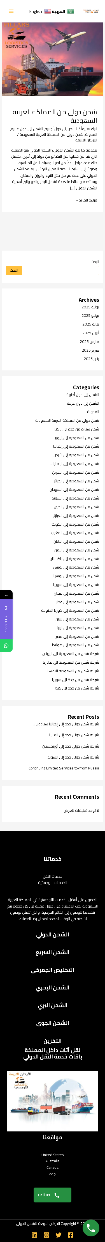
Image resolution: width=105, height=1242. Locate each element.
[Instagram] (46, 1235)
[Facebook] (70, 1235)
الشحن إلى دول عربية (27, 128)
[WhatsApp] (6, 645)
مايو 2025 (90, 324)
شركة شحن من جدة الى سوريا (75, 679)
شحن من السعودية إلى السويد (75, 498)
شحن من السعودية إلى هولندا (75, 645)
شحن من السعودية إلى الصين (76, 506)
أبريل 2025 (90, 332)
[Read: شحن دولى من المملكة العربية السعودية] (52, 55)
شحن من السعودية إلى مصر (77, 636)
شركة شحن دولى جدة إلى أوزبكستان (70, 746)
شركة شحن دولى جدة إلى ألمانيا (74, 735)
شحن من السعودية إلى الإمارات (74, 463)
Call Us (44, 1195)
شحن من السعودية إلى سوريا (76, 584)
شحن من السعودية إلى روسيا (76, 575)
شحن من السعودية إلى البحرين (75, 472)
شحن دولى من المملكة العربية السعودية (55, 116)
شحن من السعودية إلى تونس (76, 567)
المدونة (91, 134)
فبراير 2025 (90, 350)
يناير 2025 (91, 358)
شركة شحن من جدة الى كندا (77, 688)
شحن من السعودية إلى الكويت (75, 524)
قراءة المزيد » (86, 200)
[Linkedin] (34, 1235)
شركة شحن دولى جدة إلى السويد (73, 757)
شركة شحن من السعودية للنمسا (73, 671)
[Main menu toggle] (11, 11)
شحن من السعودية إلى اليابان (76, 541)
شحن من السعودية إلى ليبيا (78, 627)
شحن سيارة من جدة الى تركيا (77, 429)
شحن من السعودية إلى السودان (74, 489)
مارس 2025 (89, 341)
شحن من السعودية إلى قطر (77, 602)
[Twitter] (58, 1235)
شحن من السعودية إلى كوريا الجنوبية (70, 610)
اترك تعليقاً (89, 128)
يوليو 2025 (90, 307)
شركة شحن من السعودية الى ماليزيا (71, 662)
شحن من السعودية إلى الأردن (76, 455)
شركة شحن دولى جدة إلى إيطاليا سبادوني (66, 724)
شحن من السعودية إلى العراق (76, 515)
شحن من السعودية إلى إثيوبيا (76, 437)
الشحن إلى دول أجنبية (61, 128)
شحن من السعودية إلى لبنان (77, 619)
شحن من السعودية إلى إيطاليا (76, 446)
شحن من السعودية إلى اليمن (76, 550)
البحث (95, 261)
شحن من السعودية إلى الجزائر (76, 481)
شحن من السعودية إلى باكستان (74, 558)
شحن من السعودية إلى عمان (76, 593)
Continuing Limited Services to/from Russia (64, 768)
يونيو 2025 (90, 315)
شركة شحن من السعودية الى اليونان (70, 653)
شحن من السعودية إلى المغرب (75, 532)
